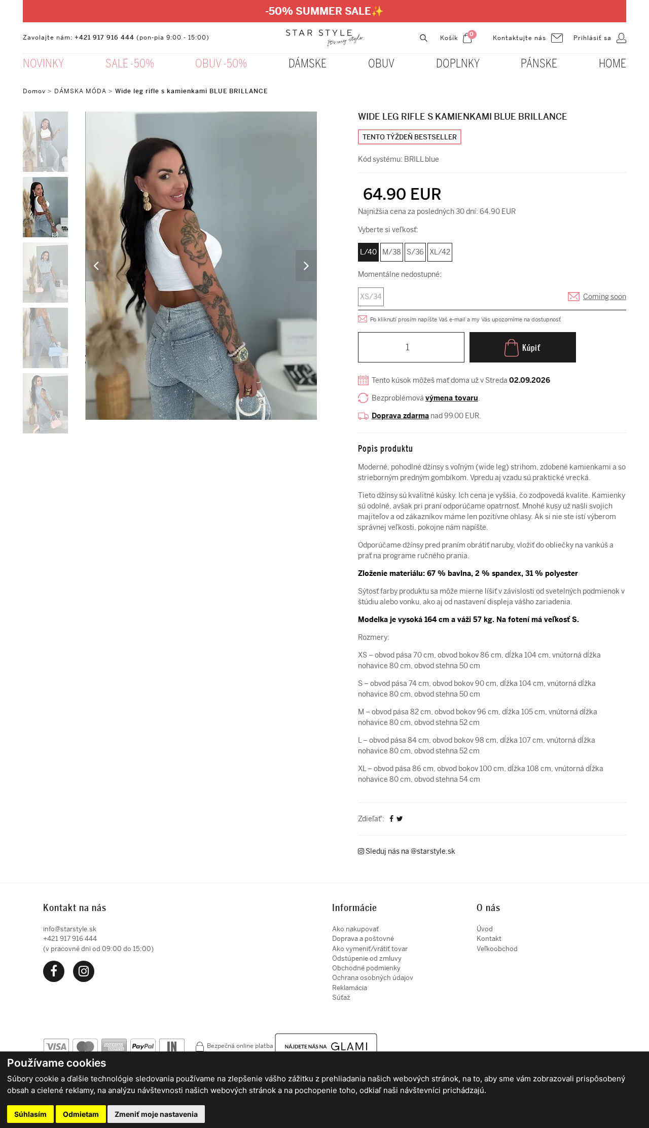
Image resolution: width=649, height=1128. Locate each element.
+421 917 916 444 (104, 37)
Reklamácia (349, 988)
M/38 (391, 252)
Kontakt (489, 938)
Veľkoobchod (497, 949)
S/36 (415, 252)
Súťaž (341, 997)
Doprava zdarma (400, 416)
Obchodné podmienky (366, 968)
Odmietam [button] (81, 1114)
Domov (34, 91)
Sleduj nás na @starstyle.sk (409, 851)
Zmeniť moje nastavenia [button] (156, 1114)
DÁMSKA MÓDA (80, 91)
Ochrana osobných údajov (372, 977)
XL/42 (439, 252)
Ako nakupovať (355, 929)
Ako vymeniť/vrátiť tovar (370, 949)
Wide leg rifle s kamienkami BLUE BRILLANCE (191, 91)
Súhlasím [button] (30, 1114)
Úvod (485, 929)
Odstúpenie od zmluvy (367, 958)
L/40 (368, 252)
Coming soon (604, 297)
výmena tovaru (451, 398)
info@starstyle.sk (69, 929)
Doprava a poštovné (363, 938)
